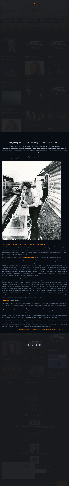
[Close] (34, 3)
